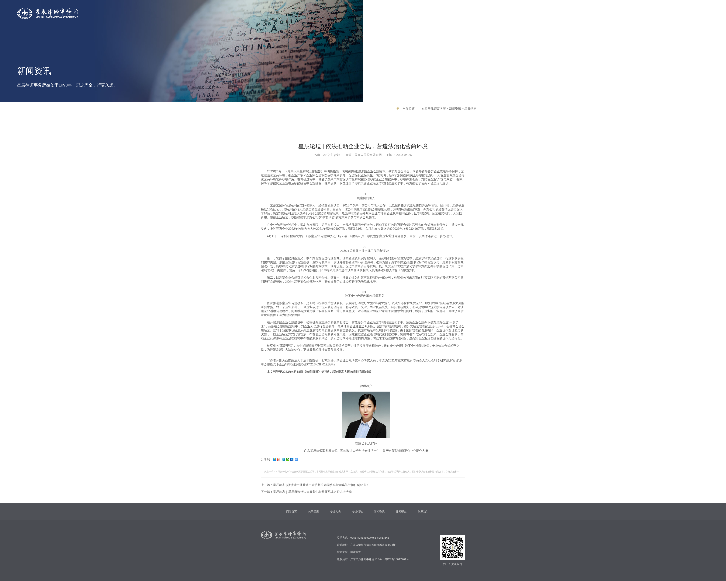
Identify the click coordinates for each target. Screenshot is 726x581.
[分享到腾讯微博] (283, 459)
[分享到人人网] (292, 459)
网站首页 (291, 511)
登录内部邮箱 (669, 13)
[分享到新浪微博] (279, 459)
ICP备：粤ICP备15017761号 (392, 559)
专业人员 (335, 511)
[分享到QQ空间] (274, 459)
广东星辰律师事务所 (432, 108)
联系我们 (423, 511)
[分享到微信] (287, 459)
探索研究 (401, 511)
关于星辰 (313, 511)
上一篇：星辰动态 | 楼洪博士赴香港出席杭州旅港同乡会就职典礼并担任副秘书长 (315, 485)
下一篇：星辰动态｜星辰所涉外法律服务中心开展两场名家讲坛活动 (306, 491)
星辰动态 (470, 108)
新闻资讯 (455, 108)
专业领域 (357, 511)
